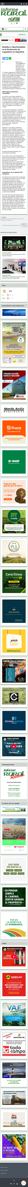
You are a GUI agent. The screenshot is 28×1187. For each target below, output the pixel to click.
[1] (23, 1184)
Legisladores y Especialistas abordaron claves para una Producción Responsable (13, 277)
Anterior (4, 217)
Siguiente (23, 224)
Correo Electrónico (22, 54)
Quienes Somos (4, 1167)
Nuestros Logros (4, 1170)
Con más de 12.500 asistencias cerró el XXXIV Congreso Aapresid (13, 254)
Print (14, 54)
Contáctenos (3, 1173)
